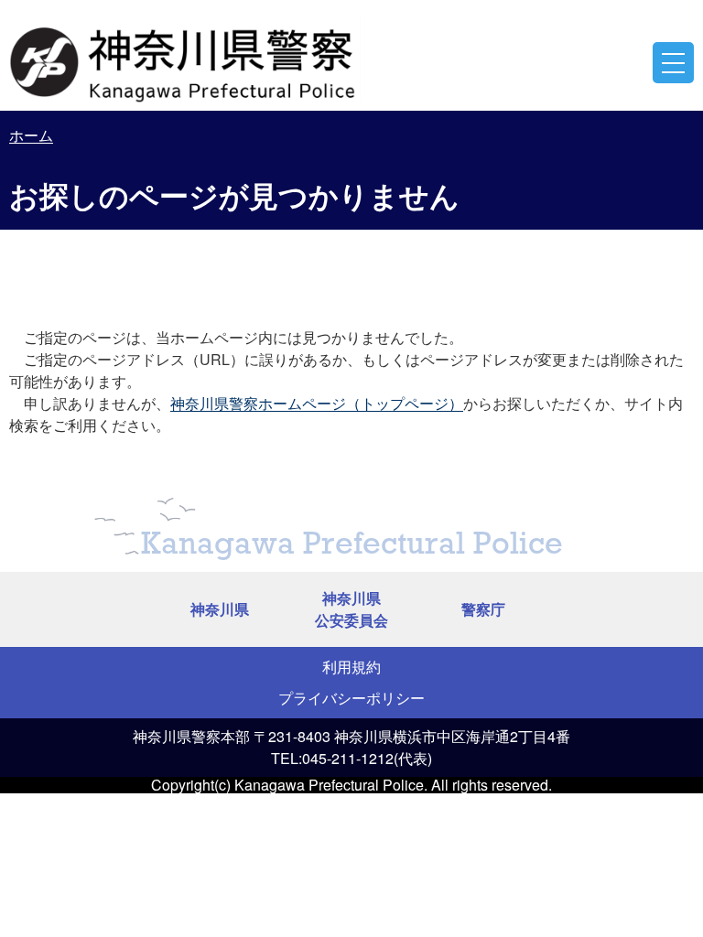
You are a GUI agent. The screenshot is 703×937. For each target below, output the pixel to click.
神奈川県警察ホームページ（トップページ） (316, 403)
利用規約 (351, 666)
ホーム (31, 134)
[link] (185, 59)
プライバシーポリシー (351, 697)
